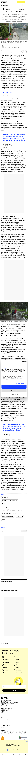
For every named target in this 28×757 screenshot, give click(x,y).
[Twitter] (8, 732)
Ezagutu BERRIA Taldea (5, 709)
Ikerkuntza (19, 507)
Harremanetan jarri (4, 705)
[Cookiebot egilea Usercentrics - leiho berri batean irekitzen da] (21, 361)
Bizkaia (20, 5)
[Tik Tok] (22, 732)
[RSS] (19, 732)
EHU (19, 510)
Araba (16, 5)
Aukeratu (13, 390)
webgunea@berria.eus (9, 703)
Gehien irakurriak (6, 581)
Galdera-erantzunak (4, 712)
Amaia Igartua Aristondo (10, 45)
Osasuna (4, 510)
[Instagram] (14, 732)
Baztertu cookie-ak (14, 394)
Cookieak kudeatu (20, 383)
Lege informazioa (4, 718)
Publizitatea (3, 711)
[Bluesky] (25, 732)
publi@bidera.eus (9, 704)
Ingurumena (5, 497)
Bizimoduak (12, 510)
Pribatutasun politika (4, 719)
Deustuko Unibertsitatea (7, 516)
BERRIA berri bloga (4, 710)
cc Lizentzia (3, 721)
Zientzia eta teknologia (7, 503)
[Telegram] (5, 732)
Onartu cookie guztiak (14, 386)
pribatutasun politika (14, 672)
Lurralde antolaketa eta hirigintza (9, 500)
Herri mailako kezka (10, 96)
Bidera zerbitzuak (4, 726)
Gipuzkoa (25, 5)
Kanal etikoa (3, 722)
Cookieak (2, 720)
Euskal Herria (20, 516)
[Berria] (4, 698)
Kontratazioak (3, 713)
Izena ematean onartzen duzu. (13, 672)
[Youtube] (16, 732)
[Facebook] (11, 732)
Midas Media (3, 727)
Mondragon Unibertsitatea (8, 513)
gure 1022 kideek (9, 367)
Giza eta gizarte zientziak (8, 507)
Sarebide (2, 714)
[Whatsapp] (2, 732)
